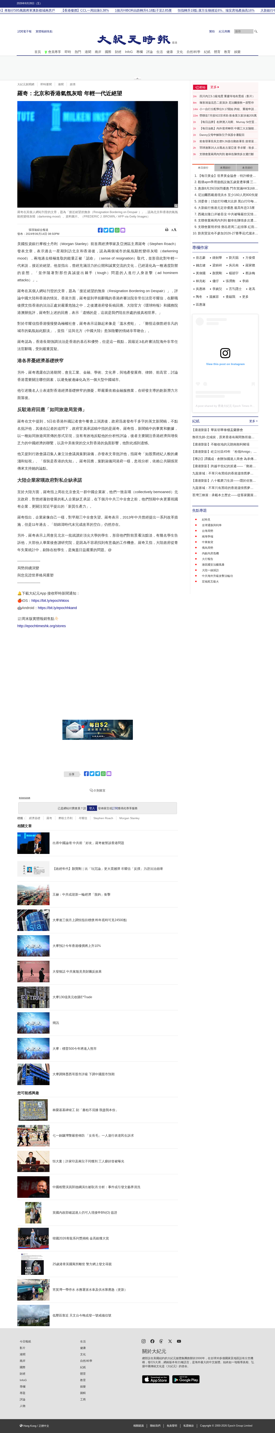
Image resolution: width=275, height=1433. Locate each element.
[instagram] (144, 1341)
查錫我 (230, 296)
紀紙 (207, 52)
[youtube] (179, 1341)
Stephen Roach (103, 818)
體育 (217, 52)
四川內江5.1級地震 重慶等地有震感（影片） (227, 96)
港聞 (88, 52)
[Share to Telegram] (111, 230)
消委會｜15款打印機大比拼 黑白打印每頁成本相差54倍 (227, 202)
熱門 (78, 52)
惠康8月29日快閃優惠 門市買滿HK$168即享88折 (228, 189)
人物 (22, 1405)
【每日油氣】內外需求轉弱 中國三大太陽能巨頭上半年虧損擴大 (228, 128)
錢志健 (201, 265)
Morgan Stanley (129, 818)
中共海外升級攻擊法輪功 (217, 575)
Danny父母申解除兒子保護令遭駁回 (222, 134)
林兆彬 (201, 281)
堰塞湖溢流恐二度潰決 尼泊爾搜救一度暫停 (227, 102)
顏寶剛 (217, 273)
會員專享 (54, 52)
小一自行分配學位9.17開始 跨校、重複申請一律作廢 (228, 109)
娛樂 (237, 52)
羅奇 (49, 818)
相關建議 (138, 1425)
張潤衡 (230, 281)
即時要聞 (46, 84)
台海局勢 (207, 530)
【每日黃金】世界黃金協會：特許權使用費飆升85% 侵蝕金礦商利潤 (227, 176)
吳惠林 (201, 289)
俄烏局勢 (207, 547)
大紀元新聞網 (25, 84)
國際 (108, 52)
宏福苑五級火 (210, 581)
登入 (92, 808)
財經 (118, 52)
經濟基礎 (34, 818)
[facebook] (152, 1341)
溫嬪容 (214, 296)
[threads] (161, 1341)
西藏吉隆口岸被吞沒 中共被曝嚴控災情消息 (227, 214)
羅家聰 (250, 265)
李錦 (245, 281)
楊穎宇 (234, 273)
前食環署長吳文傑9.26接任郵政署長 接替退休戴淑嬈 (228, 141)
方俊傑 (250, 257)
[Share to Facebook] (100, 230)
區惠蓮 (201, 304)
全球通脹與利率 (212, 525)
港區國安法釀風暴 (213, 564)
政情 (72, 84)
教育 (227, 52)
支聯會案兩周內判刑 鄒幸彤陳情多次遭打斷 (227, 154)
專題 (22, 1393)
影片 (22, 1347)
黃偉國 (201, 273)
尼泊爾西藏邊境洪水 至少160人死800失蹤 (228, 195)
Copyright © (207, 1425)
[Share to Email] (122, 230)
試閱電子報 (25, 31)
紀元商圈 (224, 31)
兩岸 (98, 52)
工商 (83, 1399)
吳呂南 (234, 265)
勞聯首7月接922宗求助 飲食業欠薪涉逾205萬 (228, 115)
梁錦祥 (217, 265)
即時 (68, 52)
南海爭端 (207, 536)
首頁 (37, 52)
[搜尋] (255, 31)
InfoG (129, 52)
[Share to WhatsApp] (117, 230)
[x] (170, 1341)
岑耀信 (83, 818)
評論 (149, 52)
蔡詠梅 (250, 273)
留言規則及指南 (24, 798)
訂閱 (115, 808)
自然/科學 (193, 52)
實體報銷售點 (44, 31)
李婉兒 (217, 289)
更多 (245, 296)
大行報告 (207, 559)
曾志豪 (201, 257)
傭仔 (215, 281)
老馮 (252, 289)
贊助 (212, 31)
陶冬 (199, 296)
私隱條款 (188, 1425)
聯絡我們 (155, 1425)
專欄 (139, 52)
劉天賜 (234, 257)
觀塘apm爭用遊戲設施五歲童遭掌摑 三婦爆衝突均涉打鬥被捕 (227, 182)
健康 (169, 52)
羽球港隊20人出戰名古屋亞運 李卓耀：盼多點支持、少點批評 (228, 148)
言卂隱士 (235, 289)
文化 (180, 52)
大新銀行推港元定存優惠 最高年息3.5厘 (226, 207)
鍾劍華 (217, 257)
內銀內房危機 (210, 553)
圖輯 (83, 1393)
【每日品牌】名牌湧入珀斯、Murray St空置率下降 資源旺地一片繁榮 (228, 122)
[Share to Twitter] (105, 230)
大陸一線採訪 (210, 570)
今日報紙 (25, 1341)
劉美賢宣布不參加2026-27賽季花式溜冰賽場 (228, 234)
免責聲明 (172, 1425)
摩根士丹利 (65, 818)
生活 (159, 52)
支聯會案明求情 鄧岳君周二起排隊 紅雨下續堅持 (227, 227)
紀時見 (206, 519)
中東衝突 (207, 542)
